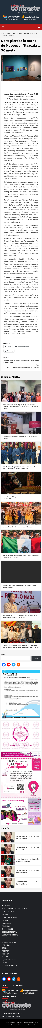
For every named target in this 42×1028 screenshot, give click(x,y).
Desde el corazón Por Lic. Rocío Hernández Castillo (27, 860)
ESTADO (5, 914)
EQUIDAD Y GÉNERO (9, 960)
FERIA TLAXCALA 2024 (9, 917)
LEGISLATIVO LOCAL (9, 942)
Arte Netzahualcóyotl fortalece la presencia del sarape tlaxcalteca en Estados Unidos (19, 467)
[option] (21, 838)
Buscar (3, 654)
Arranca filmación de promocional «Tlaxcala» (18, 527)
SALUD (4, 963)
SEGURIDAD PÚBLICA (9, 966)
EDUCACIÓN (6, 926)
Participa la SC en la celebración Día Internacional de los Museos (21, 360)
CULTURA (5, 957)
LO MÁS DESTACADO (9, 911)
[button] (14, 811)
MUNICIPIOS (6, 923)
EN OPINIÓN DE (7, 929)
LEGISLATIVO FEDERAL (10, 935)
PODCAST (5, 951)
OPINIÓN (5, 948)
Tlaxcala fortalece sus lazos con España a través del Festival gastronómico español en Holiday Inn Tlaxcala (21, 646)
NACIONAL (5, 945)
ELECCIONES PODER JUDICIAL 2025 (14, 908)
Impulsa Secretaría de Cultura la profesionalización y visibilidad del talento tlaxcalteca (20, 616)
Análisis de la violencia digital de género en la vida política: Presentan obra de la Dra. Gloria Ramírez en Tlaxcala (20, 406)
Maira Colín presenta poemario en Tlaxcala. (23, 366)
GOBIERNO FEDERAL (9, 932)
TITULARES (6, 905)
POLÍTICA (5, 954)
